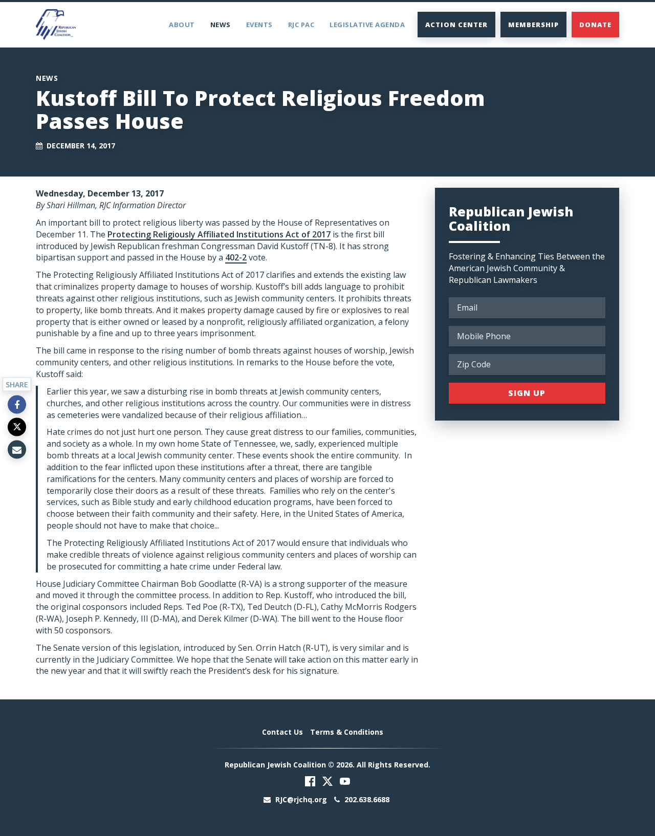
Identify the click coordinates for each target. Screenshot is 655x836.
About (182, 24)
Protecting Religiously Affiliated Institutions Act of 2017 (219, 234)
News (220, 24)
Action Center (456, 24)
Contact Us (282, 732)
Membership (533, 24)
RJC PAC (301, 24)
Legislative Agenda (367, 24)
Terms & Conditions (346, 732)
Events (259, 24)
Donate (595, 24)
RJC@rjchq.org (301, 799)
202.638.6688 (365, 799)
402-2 (236, 257)
